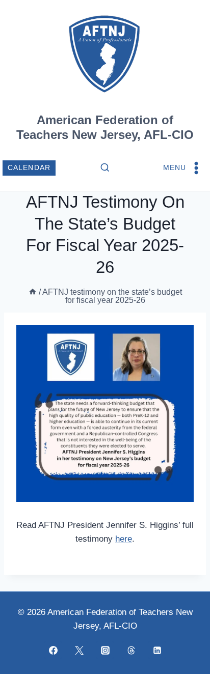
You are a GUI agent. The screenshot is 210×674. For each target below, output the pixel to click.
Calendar (29, 168)
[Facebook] (53, 650)
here (123, 539)
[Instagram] (105, 650)
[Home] (33, 292)
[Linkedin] (157, 650)
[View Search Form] (105, 168)
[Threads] (131, 650)
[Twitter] (79, 650)
